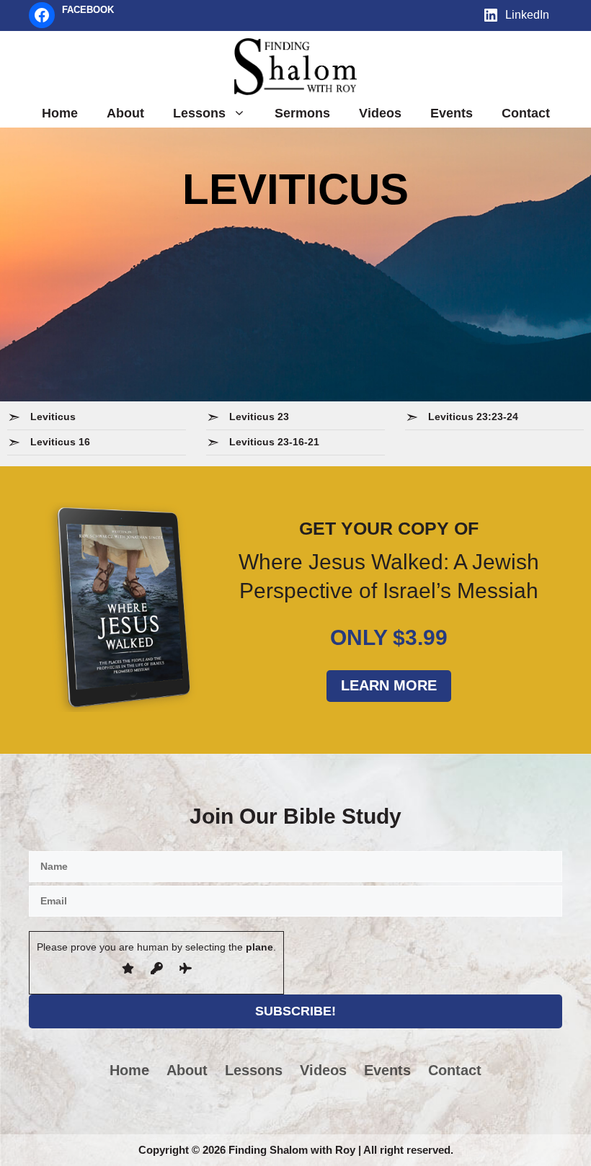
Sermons (302, 113)
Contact (526, 113)
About (125, 113)
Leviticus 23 (259, 416)
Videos (380, 113)
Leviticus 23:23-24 (473, 416)
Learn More (389, 685)
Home (60, 113)
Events (451, 113)
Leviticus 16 (60, 442)
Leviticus (53, 416)
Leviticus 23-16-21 (274, 442)
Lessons (199, 113)
